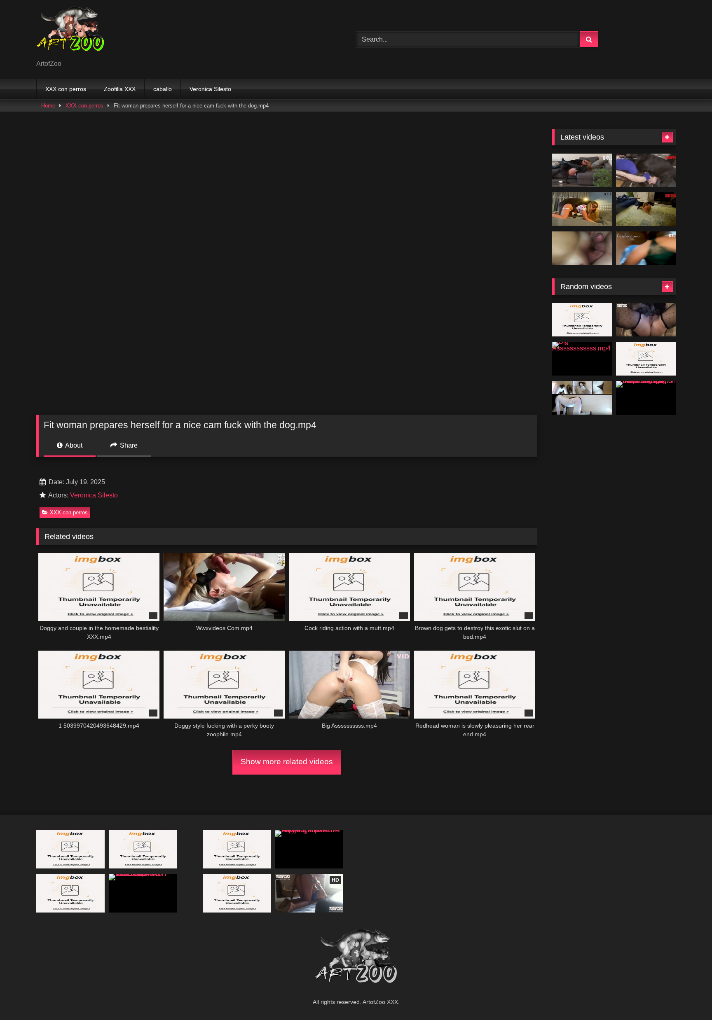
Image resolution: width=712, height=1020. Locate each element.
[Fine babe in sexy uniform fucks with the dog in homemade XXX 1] (646, 359)
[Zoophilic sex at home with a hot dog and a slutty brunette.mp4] (70, 893)
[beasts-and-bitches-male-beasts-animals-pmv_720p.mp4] (237, 849)
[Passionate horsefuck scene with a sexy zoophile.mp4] (143, 849)
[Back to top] (686, 995)
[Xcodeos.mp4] (582, 248)
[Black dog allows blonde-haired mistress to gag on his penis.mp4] (646, 398)
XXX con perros (65, 89)
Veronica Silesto (210, 89)
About (73, 445)
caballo (162, 89)
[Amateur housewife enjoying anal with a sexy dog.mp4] (309, 849)
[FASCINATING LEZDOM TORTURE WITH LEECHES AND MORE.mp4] (143, 893)
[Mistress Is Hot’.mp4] (646, 209)
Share (128, 445)
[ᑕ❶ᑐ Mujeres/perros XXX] (70, 33)
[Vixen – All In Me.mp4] (646, 320)
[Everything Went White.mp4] (582, 170)
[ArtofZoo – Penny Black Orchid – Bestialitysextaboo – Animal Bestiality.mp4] (582, 398)
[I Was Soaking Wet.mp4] (646, 248)
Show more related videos (287, 761)
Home (48, 106)
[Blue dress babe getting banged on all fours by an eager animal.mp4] (237, 893)
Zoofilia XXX (120, 89)
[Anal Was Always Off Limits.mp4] (646, 170)
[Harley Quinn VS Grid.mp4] (582, 320)
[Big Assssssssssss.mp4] (582, 359)
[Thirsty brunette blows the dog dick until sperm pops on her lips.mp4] (70, 849)
